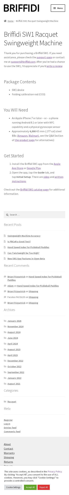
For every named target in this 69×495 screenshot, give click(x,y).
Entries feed (10, 427)
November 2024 (15, 326)
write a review (54, 66)
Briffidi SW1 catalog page (34, 189)
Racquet (12, 401)
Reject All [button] (44, 487)
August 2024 (14, 332)
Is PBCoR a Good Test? (19, 241)
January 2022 (14, 377)
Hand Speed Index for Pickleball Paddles (28, 247)
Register (8, 420)
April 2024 (13, 343)
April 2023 (13, 355)
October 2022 (14, 366)
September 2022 (16, 372)
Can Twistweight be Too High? (23, 253)
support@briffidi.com (23, 61)
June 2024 (13, 337)
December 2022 (15, 360)
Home (11, 20)
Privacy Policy (55, 471)
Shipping (33, 291)
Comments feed (12, 431)
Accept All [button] (30, 487)
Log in (7, 423)
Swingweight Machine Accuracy (24, 235)
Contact (8, 448)
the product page (25, 140)
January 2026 (14, 320)
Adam (11, 285)
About (7, 444)
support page (44, 57)
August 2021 (14, 383)
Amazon (22, 135)
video (46, 177)
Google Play (34, 168)
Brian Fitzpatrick (16, 276)
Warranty (9, 453)
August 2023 (14, 349)
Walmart (34, 135)
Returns (8, 461)
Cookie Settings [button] (13, 487)
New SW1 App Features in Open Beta (26, 258)
